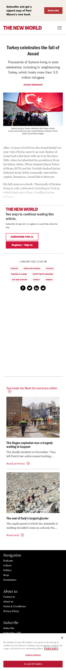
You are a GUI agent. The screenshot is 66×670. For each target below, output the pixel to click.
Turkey (36, 280)
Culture (7, 565)
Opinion (49, 280)
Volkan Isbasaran (33, 84)
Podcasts (8, 560)
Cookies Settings (33, 655)
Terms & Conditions (14, 606)
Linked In (36, 288)
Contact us (9, 596)
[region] (33, 651)
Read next (12, 535)
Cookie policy (51, 648)
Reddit (43, 288)
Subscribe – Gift (12, 633)
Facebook (22, 288)
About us (8, 601)
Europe (14, 268)
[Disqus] (33, 335)
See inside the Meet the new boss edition (31, 388)
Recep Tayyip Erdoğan (43, 274)
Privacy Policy (11, 611)
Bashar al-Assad (19, 274)
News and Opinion (32, 268)
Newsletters (9, 579)
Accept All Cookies (33, 664)
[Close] (62, 637)
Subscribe (53, 10)
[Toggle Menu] (59, 28)
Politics (50, 268)
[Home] (22, 28)
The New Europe (19, 280)
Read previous (15, 463)
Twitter (29, 288)
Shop (6, 575)
